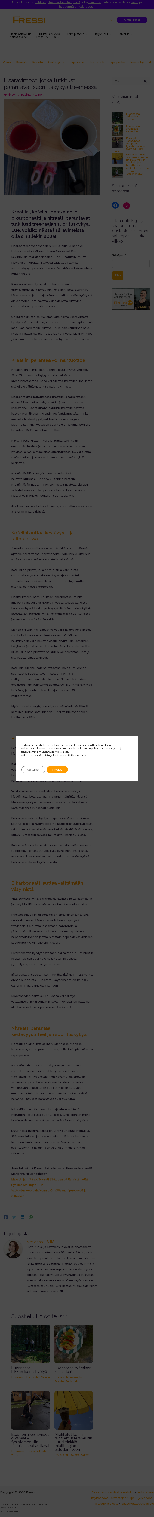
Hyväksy (57, 769)
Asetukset (33, 769)
